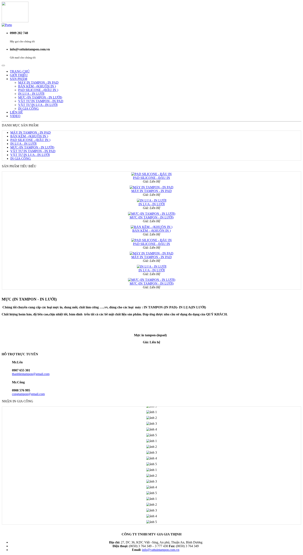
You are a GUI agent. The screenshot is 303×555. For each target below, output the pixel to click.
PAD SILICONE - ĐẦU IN (151, 174)
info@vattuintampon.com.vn (160, 549)
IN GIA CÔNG (28, 108)
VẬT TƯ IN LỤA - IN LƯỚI (38, 105)
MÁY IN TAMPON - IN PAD (38, 82)
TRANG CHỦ (20, 71)
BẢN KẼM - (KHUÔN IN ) (37, 86)
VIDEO (15, 116)
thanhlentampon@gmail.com (30, 374)
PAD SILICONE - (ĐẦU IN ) (38, 90)
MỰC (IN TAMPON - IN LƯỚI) (40, 97)
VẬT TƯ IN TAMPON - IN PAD (40, 101)
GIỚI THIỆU (19, 75)
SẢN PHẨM (18, 79)
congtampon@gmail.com (28, 394)
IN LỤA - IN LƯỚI (31, 93)
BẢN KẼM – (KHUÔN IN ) (151, 227)
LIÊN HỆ (16, 112)
